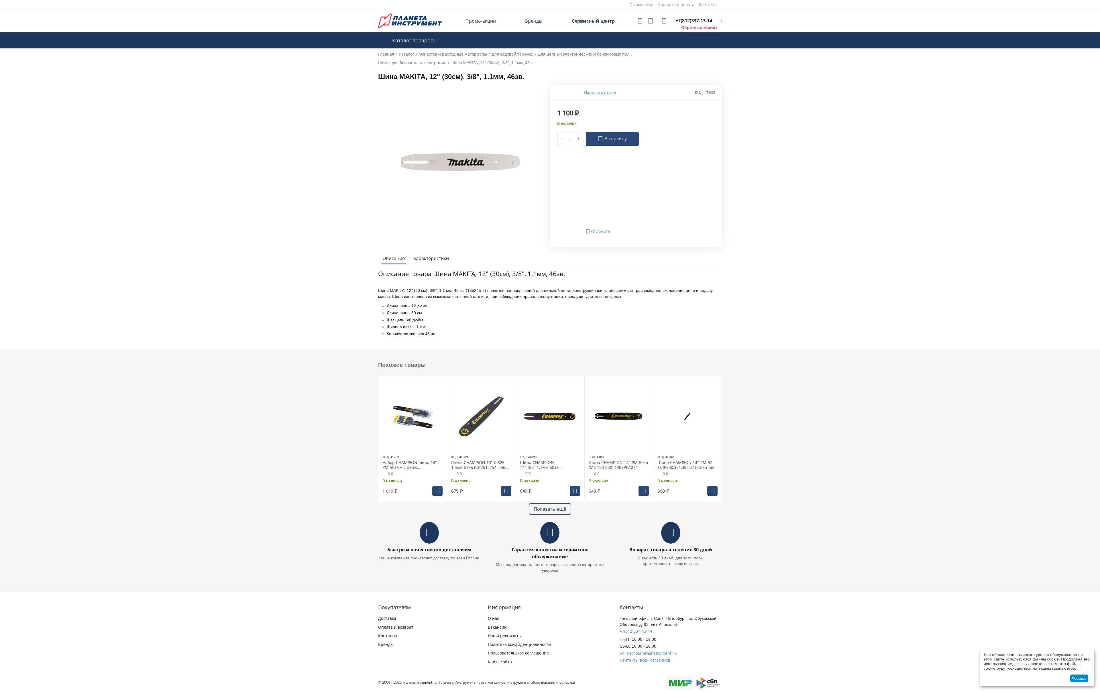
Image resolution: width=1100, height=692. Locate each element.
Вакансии (497, 627)
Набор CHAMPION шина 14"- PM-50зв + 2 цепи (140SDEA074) (410, 465)
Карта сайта (500, 662)
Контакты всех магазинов (645, 660)
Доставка (387, 618)
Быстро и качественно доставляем (429, 549)
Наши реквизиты (505, 635)
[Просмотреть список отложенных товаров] (640, 21)
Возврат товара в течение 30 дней (670, 549)
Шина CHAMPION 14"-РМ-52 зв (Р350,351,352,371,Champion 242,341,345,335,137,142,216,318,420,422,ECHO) (687, 465)
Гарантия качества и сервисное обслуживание (550, 552)
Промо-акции (480, 21)
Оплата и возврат (395, 627)
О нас (493, 618)
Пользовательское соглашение (518, 653)
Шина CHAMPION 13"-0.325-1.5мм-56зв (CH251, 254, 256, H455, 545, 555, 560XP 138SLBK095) (478, 465)
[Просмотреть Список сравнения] (650, 21)
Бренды (533, 21)
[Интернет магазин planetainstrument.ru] (410, 20)
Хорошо (1079, 678)
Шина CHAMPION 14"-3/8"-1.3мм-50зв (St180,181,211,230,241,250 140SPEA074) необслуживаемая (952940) (547, 465)
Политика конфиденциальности (519, 644)
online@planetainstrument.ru (648, 653)
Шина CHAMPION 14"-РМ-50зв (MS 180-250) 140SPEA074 (618, 465)
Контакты (387, 635)
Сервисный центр (593, 21)
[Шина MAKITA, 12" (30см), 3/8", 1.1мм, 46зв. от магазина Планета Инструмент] (460, 162)
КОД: (699, 93)
